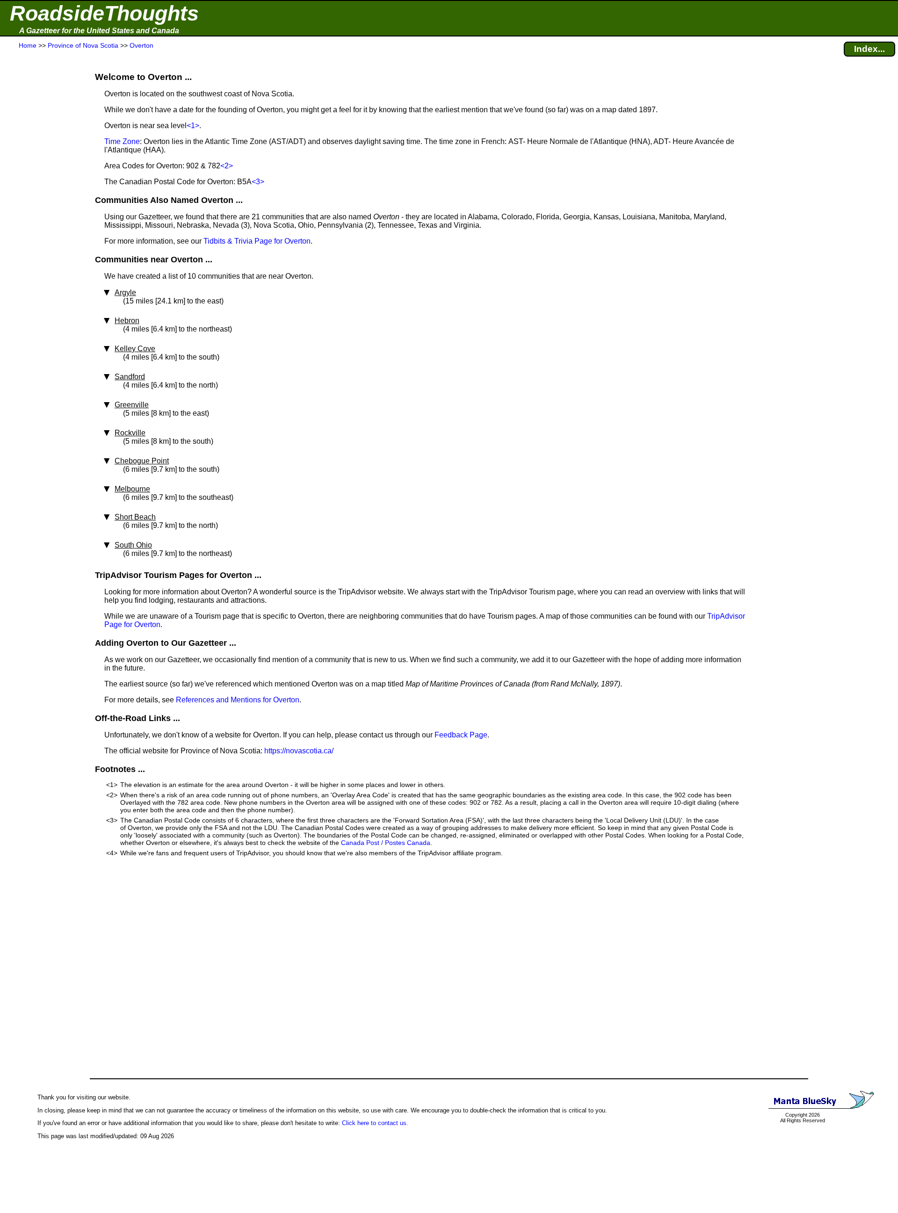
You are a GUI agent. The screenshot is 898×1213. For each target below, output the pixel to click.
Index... (869, 49)
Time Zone (122, 141)
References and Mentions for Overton (237, 700)
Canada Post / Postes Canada (385, 842)
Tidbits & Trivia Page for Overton (257, 241)
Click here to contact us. (375, 1122)
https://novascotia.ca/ (298, 751)
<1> (193, 126)
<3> (258, 182)
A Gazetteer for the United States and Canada (99, 31)
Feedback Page (461, 735)
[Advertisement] (41, 234)
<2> (226, 166)
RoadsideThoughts (104, 13)
